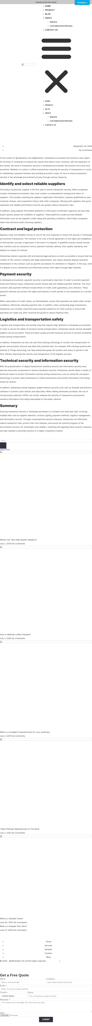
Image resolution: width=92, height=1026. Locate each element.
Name (2, 979)
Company (50, 979)
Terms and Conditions (70, 961)
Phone (30, 992)
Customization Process (61, 26)
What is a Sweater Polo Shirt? (13, 926)
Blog (48, 14)
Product (50, 10)
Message (4, 999)
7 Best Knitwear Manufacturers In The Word (19, 829)
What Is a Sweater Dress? (11, 918)
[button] (56, 65)
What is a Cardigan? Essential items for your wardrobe (25, 732)
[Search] (3, 445)
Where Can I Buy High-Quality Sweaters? (18, 540)
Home (48, 6)
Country (3, 992)
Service (53, 22)
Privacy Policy (52, 961)
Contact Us (51, 30)
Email (3, 986)
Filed (2, 1013)
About (48, 18)
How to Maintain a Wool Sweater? (15, 634)
